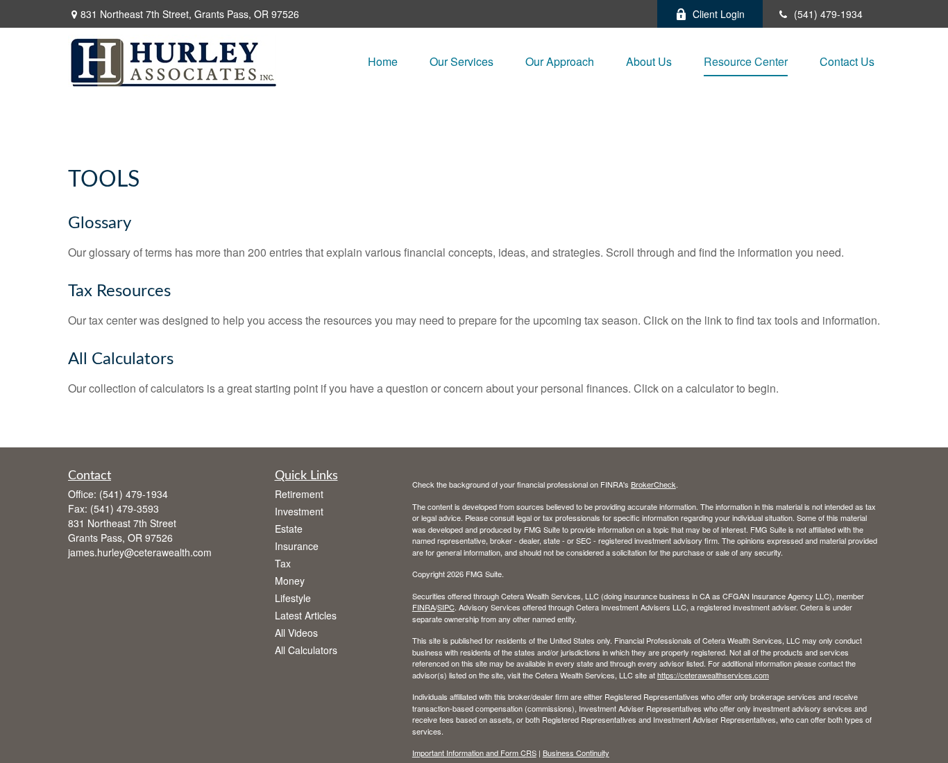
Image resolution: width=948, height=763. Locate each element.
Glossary (99, 223)
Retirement (299, 494)
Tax (283, 563)
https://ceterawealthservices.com (713, 674)
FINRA (423, 606)
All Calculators (120, 359)
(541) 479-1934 (828, 14)
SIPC (446, 606)
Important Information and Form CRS (474, 752)
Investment (299, 511)
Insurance (297, 546)
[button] (382, 60)
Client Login (719, 14)
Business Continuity (576, 752)
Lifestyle (293, 598)
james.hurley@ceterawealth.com (140, 552)
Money (290, 581)
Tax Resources (119, 291)
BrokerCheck (653, 484)
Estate (289, 528)
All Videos (296, 633)
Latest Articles (306, 615)
